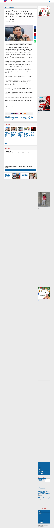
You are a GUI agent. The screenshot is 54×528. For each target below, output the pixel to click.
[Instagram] (17, 113)
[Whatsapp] (35, 41)
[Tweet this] (35, 30)
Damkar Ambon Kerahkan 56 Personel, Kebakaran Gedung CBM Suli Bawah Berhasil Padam (33, 137)
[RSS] (25, 113)
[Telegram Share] (35, 37)
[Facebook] (12, 113)
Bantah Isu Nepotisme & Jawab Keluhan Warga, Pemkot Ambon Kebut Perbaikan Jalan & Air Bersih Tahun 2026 (7, 138)
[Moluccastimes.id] (8, 1)
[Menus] (49, 1)
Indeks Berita (46, 525)
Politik (40, 464)
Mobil (40, 462)
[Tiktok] (22, 113)
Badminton (41, 471)
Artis (40, 469)
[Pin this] (35, 34)
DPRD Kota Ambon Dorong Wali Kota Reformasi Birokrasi (27, 117)
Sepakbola (41, 473)
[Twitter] (14, 113)
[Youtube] (20, 113)
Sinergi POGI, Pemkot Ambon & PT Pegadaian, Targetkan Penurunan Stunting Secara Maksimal (13, 137)
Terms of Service (41, 526)
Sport (40, 467)
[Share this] (35, 27)
